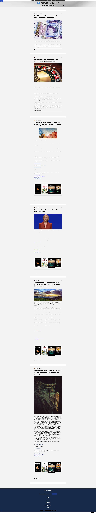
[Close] (95, 512)
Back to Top (1, 511)
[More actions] (61, 13)
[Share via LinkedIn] (38, 49)
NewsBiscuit (50, 3)
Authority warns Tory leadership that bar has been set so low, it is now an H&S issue (47, 489)
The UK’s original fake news (48, 5)
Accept (93, 512)
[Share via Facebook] (34, 49)
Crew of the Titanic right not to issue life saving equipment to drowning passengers (47, 372)
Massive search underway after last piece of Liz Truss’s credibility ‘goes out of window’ (47, 124)
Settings (89, 512)
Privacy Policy (38, 512)
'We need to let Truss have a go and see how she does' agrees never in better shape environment (47, 284)
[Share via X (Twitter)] (36, 49)
